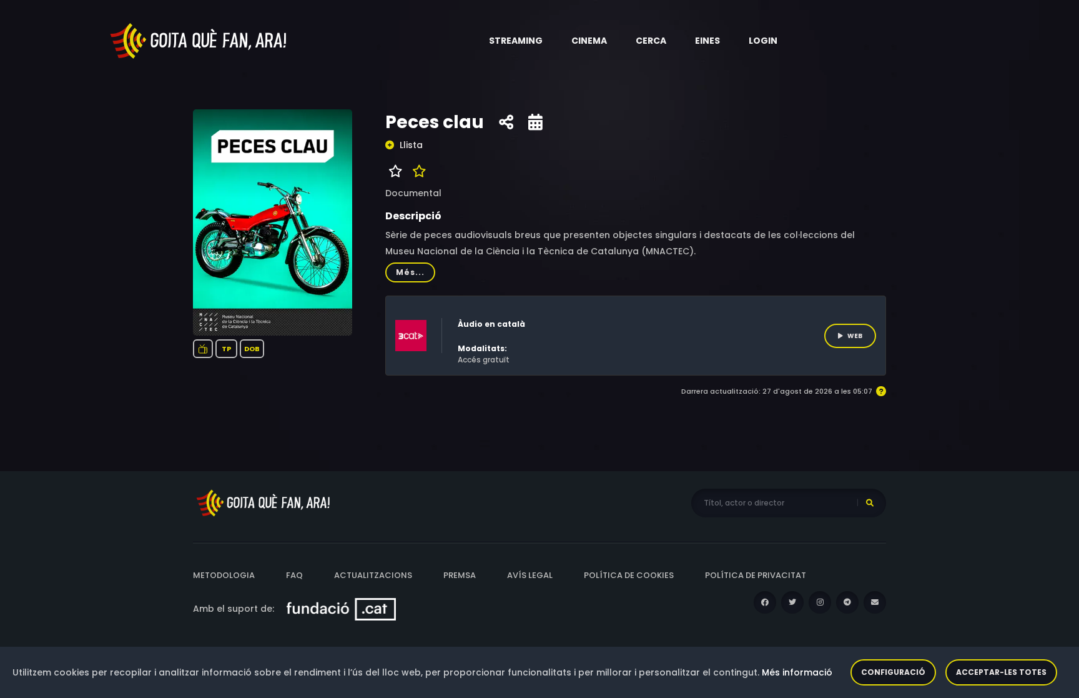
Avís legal (530, 575)
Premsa (459, 575)
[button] (516, 40)
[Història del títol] (535, 122)
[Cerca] (870, 503)
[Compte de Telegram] (847, 602)
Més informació (797, 672)
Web (854, 336)
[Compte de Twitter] (792, 602)
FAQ (294, 575)
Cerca (651, 40)
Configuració (893, 672)
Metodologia (224, 575)
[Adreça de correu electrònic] (875, 602)
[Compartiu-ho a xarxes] (506, 122)
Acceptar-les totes (1001, 672)
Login (763, 40)
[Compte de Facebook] (765, 602)
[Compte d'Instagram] (820, 602)
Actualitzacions (373, 575)
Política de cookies (629, 575)
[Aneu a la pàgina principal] (199, 40)
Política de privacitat (755, 575)
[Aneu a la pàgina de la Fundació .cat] (341, 608)
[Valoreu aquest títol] (416, 171)
